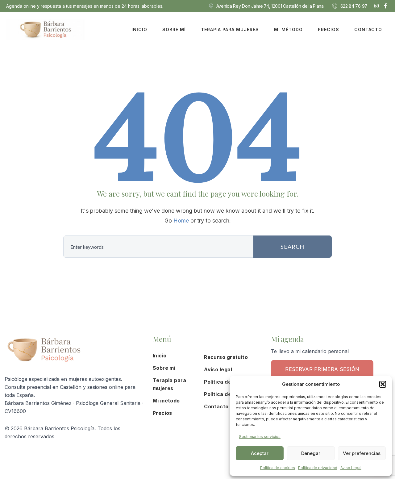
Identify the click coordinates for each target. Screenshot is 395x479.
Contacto (368, 29)
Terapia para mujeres (230, 29)
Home (181, 220)
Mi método (288, 29)
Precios (328, 29)
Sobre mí (174, 29)
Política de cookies (277, 467)
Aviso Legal (350, 467)
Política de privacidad (317, 467)
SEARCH (292, 246)
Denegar (310, 453)
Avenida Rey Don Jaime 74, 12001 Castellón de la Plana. (270, 6)
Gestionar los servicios (260, 436)
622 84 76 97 (353, 6)
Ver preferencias (361, 453)
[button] (383, 384)
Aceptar (259, 453)
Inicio (139, 29)
